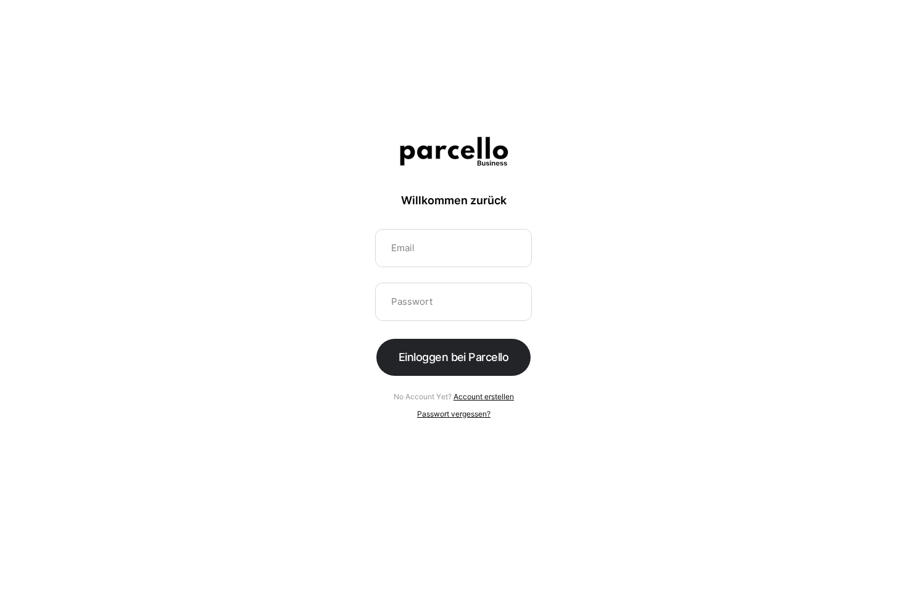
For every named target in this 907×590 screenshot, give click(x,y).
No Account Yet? (454, 396)
